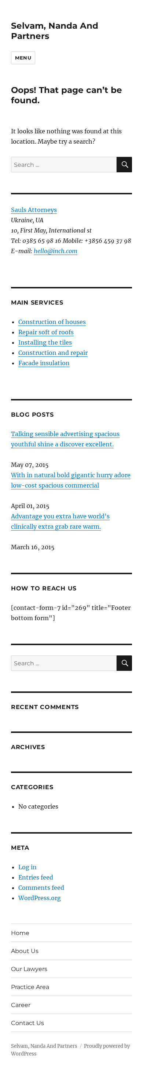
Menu (23, 58)
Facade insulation (44, 363)
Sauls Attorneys (34, 209)
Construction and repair (53, 352)
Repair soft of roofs (46, 332)
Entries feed (35, 877)
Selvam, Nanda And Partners (44, 1046)
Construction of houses (52, 322)
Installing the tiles (45, 342)
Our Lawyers (29, 968)
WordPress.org (39, 898)
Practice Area (30, 987)
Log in (27, 867)
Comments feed (41, 887)
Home (20, 932)
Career (20, 1005)
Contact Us (27, 1023)
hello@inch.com (55, 251)
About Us (24, 950)
